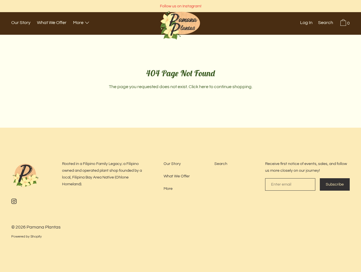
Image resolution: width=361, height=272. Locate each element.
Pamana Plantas (44, 227)
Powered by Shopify (26, 236)
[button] (325, 23)
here (203, 86)
